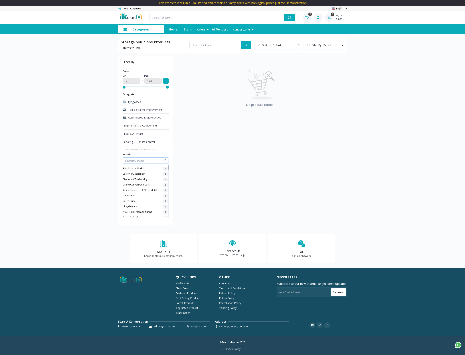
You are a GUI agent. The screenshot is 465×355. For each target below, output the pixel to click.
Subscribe (338, 292)
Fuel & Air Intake (133, 133)
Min (124, 75)
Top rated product (187, 308)
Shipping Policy (227, 308)
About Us (224, 283)
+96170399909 (132, 8)
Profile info (182, 283)
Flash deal (182, 288)
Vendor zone (242, 29)
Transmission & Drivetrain (139, 150)
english (340, 8)
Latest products (185, 303)
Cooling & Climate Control (139, 142)
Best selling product (187, 298)
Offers (201, 29)
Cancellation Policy (230, 303)
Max (146, 75)
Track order (183, 313)
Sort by (266, 45)
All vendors (220, 29)
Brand (188, 29)
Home (173, 29)
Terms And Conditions (232, 288)
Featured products (187, 293)
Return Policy (226, 298)
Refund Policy (227, 293)
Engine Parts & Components (140, 125)
